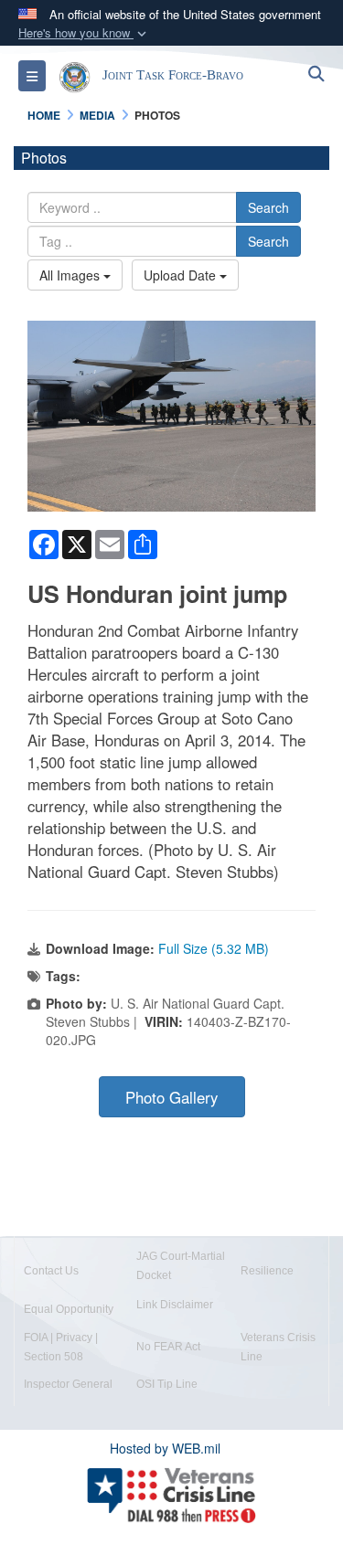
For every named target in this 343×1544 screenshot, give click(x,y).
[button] (84, 33)
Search (268, 207)
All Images (71, 275)
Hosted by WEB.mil (165, 1448)
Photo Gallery (171, 1097)
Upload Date (182, 275)
